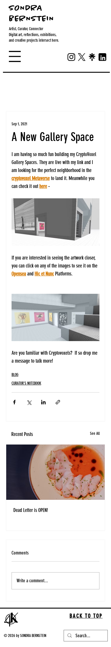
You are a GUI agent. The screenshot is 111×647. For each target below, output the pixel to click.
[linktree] (92, 57)
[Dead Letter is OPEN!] (55, 472)
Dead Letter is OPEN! (30, 510)
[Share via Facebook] (14, 402)
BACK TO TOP (86, 615)
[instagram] (71, 57)
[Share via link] (58, 402)
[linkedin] (102, 57)
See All (95, 433)
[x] (82, 57)
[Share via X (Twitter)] (29, 402)
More (56, 93)
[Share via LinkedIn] (43, 402)
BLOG (36, 93)
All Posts (13, 93)
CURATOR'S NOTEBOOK (26, 383)
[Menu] (15, 56)
